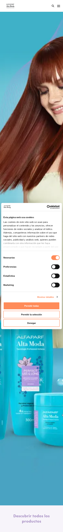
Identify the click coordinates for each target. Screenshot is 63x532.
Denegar (31, 323)
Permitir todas (31, 306)
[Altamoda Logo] (10, 6)
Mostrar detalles (45, 297)
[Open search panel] (51, 6)
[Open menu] (58, 6)
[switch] (55, 266)
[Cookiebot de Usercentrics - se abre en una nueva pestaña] (47, 207)
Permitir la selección (31, 314)
